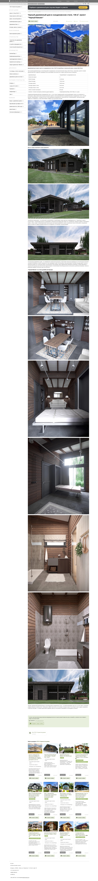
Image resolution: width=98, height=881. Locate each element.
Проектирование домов (16, 33)
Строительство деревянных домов (16, 40)
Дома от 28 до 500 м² (15, 13)
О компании (59, 1)
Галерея (67, 1)
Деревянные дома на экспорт (17, 76)
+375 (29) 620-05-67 (39, 720)
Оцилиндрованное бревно (16, 59)
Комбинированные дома (16, 21)
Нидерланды (13, 91)
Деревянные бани (14, 24)
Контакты (76, 1)
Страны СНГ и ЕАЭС (14, 86)
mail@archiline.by (13, 872)
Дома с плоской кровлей (16, 18)
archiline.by (12, 874)
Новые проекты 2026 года (16, 16)
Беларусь (12, 83)
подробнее (31, 774)
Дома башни (13, 109)
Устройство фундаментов (16, 44)
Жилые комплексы (14, 73)
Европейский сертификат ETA (17, 103)
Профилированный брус (15, 56)
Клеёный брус (13, 53)
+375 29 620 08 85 (13, 3)
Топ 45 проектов (41, 3)
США (11, 94)
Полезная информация (16, 112)
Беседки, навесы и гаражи (16, 27)
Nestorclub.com (26, 877)
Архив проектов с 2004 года (16, 106)
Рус (84, 1)
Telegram (24, 3)
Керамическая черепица (16, 61)
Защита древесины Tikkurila (16, 64)
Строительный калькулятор (16, 47)
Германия (12, 88)
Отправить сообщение (32, 3)
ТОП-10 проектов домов (16, 6)
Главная (29, 11)
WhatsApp (18, 3)
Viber (22, 3)
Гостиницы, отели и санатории (17, 71)
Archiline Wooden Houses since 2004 (19, 1)
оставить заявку (33, 21)
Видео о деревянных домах (16, 100)
